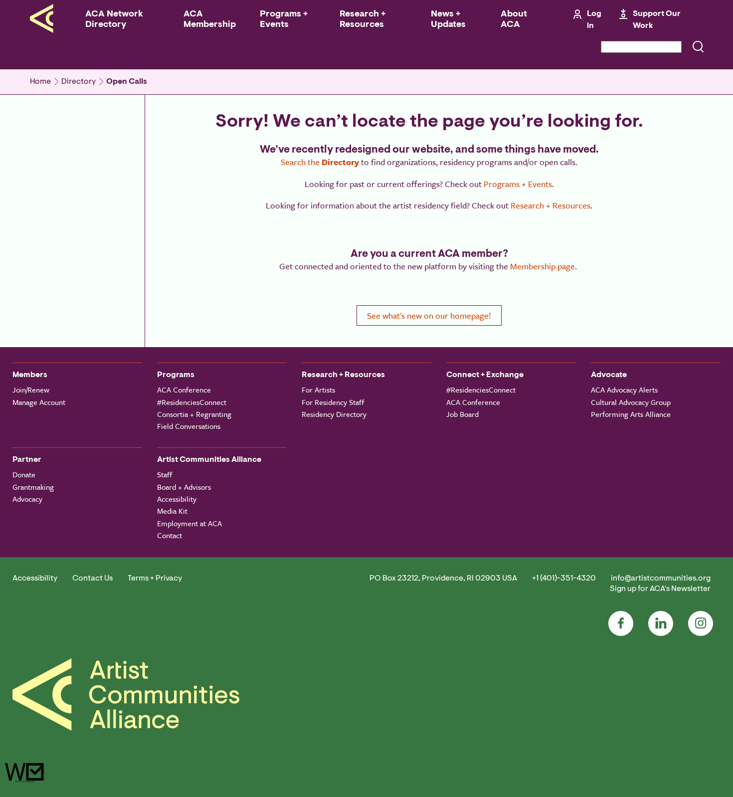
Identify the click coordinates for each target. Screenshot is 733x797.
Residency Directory (334, 413)
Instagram (700, 623)
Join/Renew (30, 389)
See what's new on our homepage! (429, 315)
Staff (164, 474)
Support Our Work (657, 20)
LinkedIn (660, 623)
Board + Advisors (184, 486)
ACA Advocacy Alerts (624, 389)
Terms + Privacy (155, 579)
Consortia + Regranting (194, 413)
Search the (320, 162)
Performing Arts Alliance (631, 413)
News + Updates (448, 19)
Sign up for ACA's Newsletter (660, 589)
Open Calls (126, 82)
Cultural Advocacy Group (631, 402)
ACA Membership (209, 19)
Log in (594, 20)
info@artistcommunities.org (661, 579)
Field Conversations (188, 425)
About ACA (514, 19)
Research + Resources (362, 19)
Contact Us (92, 579)
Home (40, 82)
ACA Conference (184, 389)
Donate (23, 474)
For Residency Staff (333, 402)
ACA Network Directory (114, 19)
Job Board (462, 413)
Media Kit (172, 510)
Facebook (620, 623)
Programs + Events (284, 19)
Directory (78, 82)
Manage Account (38, 402)
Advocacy (27, 498)
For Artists (318, 389)
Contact (169, 535)
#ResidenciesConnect (191, 402)
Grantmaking (33, 486)
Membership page (542, 266)
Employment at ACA (189, 523)
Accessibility (176, 498)
